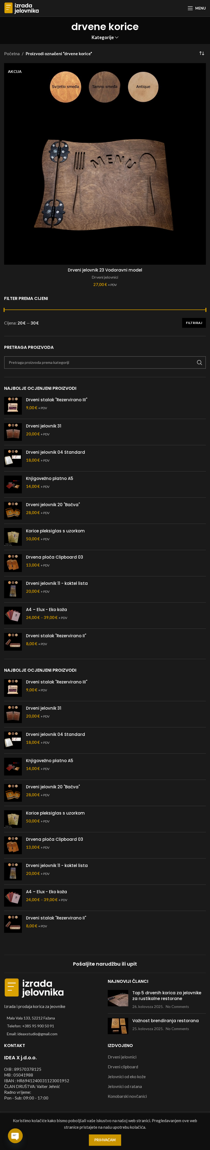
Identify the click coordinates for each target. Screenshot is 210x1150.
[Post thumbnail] (118, 999)
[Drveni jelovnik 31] (13, 432)
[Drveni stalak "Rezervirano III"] (13, 406)
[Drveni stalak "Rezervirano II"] (13, 642)
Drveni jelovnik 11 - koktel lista (57, 583)
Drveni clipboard (123, 1066)
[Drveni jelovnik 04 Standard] (13, 458)
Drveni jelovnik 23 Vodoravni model (105, 270)
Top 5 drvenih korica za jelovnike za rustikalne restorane (166, 995)
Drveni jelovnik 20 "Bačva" (53, 505)
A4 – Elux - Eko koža (46, 609)
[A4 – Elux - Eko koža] (13, 615)
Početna (12, 53)
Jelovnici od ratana (125, 1086)
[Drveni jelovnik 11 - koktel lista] (13, 589)
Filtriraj (194, 323)
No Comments (177, 1006)
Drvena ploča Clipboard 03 (54, 557)
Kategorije (103, 37)
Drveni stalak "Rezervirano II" (56, 636)
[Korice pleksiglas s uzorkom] (13, 537)
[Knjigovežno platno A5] (13, 484)
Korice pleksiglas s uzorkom (55, 531)
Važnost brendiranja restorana (165, 1021)
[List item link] (53, 1026)
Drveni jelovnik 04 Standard (55, 452)
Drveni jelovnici (105, 277)
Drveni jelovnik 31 (43, 426)
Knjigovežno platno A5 (49, 478)
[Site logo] (21, 7)
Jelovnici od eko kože (127, 1076)
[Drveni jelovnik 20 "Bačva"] (13, 511)
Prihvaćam (105, 1140)
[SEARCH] (199, 362)
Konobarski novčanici (127, 1096)
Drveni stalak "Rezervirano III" (56, 400)
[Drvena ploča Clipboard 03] (13, 563)
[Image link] (34, 987)
